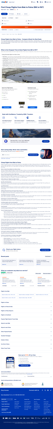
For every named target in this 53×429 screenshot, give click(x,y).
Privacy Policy (8, 158)
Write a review (38, 273)
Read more (4, 264)
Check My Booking (27, 401)
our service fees (29, 373)
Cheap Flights (16, 401)
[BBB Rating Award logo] (47, 384)
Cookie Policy (46, 403)
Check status (6, 107)
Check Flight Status (45, 250)
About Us (35, 401)
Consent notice (3, 158)
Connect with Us (34, 390)
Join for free (46, 141)
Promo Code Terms (31, 376)
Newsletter (36, 409)
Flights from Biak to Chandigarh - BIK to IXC (26, 294)
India (13, 34)
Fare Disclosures (4, 376)
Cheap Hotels (16, 403)
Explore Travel (11, 2)
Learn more (26, 135)
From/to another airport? (39, 29)
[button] (33, 2)
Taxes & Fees (46, 407)
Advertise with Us (37, 407)
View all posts (47, 256)
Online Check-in (27, 404)
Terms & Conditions (47, 406)
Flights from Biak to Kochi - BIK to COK (8, 294)
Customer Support (27, 403)
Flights (8, 34)
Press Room (36, 403)
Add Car (17, 29)
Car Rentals (16, 404)
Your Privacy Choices (6, 412)
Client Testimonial (37, 406)
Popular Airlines (4, 401)
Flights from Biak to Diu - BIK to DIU (42, 294)
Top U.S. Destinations (5, 406)
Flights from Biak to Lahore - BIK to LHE (8, 297)
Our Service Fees (46, 409)
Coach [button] (16, 17)
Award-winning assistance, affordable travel (11, 380)
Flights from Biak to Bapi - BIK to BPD (25, 297)
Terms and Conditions (30, 422)
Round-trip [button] (4, 17)
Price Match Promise (47, 404)
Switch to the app (24, 365)
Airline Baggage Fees (27, 406)
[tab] (4, 14)
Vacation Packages (17, 406)
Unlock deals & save (33, 154)
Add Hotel (11, 29)
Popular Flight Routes (6, 404)
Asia (10, 34)
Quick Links (4, 399)
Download (32, 107)
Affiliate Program (37, 404)
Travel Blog (26, 409)
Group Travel (16, 407)
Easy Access (5, 390)
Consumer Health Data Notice (47, 413)
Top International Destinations (5, 409)
